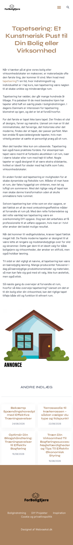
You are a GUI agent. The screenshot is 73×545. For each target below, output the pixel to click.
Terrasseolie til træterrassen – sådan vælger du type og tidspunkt (55, 413)
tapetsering (9, 81)
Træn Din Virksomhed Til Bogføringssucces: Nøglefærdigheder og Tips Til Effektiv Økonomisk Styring (55, 445)
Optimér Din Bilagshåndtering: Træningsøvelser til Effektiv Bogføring (18, 442)
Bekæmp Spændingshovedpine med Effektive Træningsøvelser (21, 413)
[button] (59, 7)
